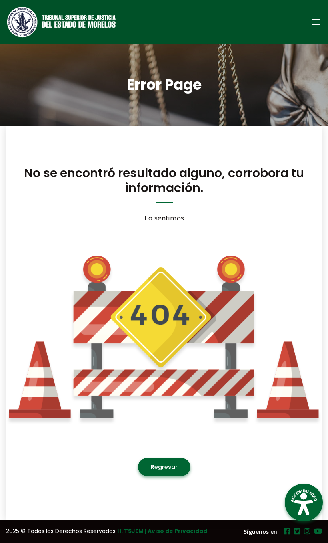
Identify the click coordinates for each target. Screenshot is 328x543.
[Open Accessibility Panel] (304, 502)
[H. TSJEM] (70, 22)
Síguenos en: (261, 531)
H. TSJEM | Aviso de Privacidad (162, 531)
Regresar (164, 467)
